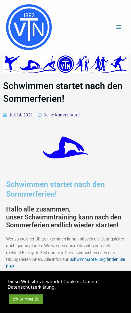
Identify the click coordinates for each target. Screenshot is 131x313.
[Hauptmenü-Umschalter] (119, 27)
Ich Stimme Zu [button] (26, 299)
